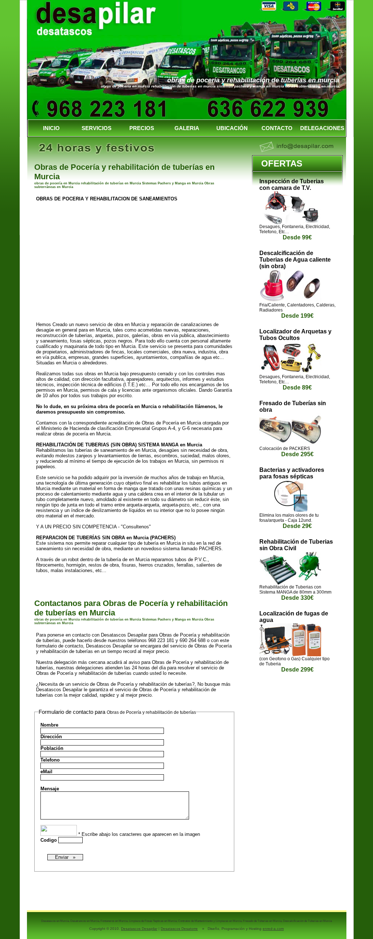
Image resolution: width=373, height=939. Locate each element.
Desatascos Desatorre (179, 929)
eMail (46, 771)
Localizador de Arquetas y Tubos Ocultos (295, 334)
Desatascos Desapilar (139, 929)
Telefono (50, 760)
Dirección (51, 736)
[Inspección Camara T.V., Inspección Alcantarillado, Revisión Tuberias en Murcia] (290, 222)
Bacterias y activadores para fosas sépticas (291, 473)
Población (51, 748)
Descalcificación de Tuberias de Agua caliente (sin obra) (295, 259)
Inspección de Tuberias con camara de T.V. (291, 184)
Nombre (49, 725)
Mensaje (49, 788)
